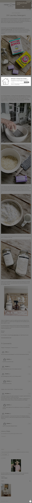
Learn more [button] (18, 4)
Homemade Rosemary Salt (6, 337)
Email (18, 449)
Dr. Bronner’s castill (4, 29)
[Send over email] (1, 253)
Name (2, 449)
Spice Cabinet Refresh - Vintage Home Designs (14, 389)
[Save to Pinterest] (1, 251)
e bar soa (10, 29)
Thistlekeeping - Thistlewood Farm (11, 347)
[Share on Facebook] (1, 250)
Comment (3, 436)
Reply (29, 359)
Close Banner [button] (28, 1)
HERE (23, 474)
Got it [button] (23, 6)
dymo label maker (15, 335)
